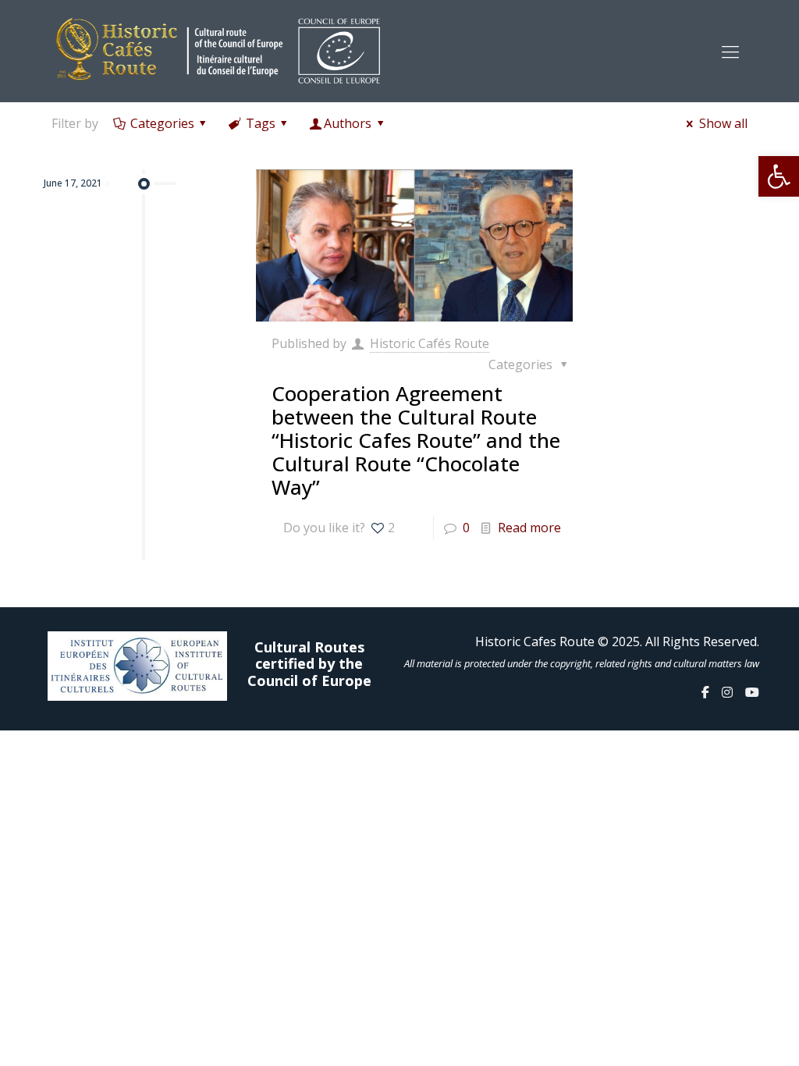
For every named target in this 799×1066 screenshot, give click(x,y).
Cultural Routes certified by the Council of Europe (309, 664)
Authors (347, 123)
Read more (529, 527)
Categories (162, 123)
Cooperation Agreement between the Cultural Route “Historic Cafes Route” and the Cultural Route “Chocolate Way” (416, 440)
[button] (778, 176)
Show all (723, 123)
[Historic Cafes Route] (218, 50)
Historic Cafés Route (429, 343)
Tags (260, 123)
